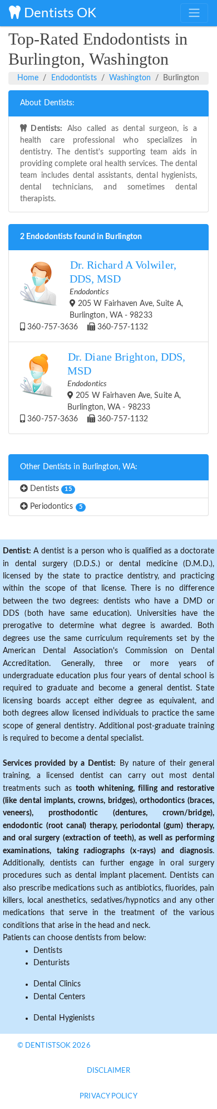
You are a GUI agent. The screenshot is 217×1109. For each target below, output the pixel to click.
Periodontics (55, 506)
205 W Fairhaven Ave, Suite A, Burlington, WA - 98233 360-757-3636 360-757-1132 (104, 295)
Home (27, 78)
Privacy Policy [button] (108, 1096)
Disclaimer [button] (109, 1070)
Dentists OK (58, 13)
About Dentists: (47, 103)
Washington (130, 78)
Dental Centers (59, 997)
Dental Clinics (57, 984)
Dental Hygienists (64, 1018)
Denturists (51, 963)
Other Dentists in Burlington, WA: (78, 467)
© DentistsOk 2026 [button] (54, 1045)
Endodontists (74, 78)
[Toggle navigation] (194, 12)
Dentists (50, 489)
